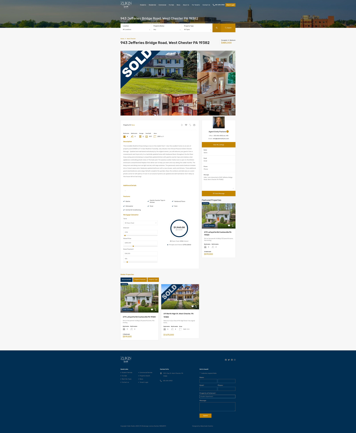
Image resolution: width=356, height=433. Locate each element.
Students (143, 5)
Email (205, 158)
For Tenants (196, 5)
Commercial (162, 5)
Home (122, 38)
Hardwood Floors (179, 201)
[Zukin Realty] (126, 7)
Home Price (127, 238)
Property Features (140, 279)
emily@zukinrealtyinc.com (221, 138)
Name (205, 150)
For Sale (171, 5)
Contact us (125, 382)
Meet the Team (126, 379)
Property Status (159, 26)
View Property (139, 307)
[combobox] (136, 30)
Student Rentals (127, 372)
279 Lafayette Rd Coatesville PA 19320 (139, 317)
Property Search (145, 376)
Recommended (126, 279)
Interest (126, 228)
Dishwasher (129, 206)
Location (126, 26)
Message (206, 174)
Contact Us (206, 5)
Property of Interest (208, 393)
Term (125, 218)
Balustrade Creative (207, 426)
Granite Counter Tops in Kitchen (157, 201)
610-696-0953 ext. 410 (221, 135)
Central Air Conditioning (133, 210)
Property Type (188, 26)
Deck (175, 206)
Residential (152, 5)
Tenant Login (144, 382)
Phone (205, 166)
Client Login (230, 5)
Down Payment (128, 249)
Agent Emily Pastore (217, 132)
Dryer (151, 206)
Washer (128, 201)
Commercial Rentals (146, 372)
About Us (186, 5)
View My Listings (218, 145)
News (178, 5)
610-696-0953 (220, 5)
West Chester (131, 38)
